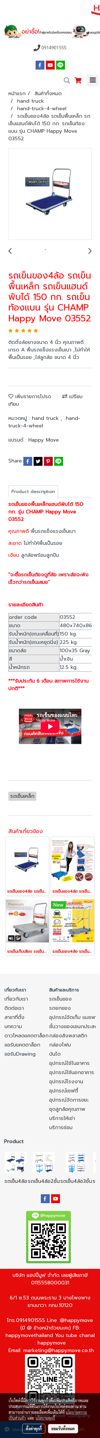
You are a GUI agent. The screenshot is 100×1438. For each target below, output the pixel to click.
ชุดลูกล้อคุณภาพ (67, 1109)
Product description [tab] (33, 491)
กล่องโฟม (60, 1045)
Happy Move (43, 440)
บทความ (13, 1026)
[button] (65, 80)
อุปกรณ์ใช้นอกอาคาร (71, 1072)
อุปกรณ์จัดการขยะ (69, 1100)
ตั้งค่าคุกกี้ (34, 1428)
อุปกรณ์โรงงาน (66, 1081)
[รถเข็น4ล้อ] (16, 1162)
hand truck (46, 418)
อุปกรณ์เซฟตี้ (63, 1091)
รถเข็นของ (60, 999)
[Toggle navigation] (93, 80)
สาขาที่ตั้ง (14, 1017)
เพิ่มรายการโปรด (32, 396)
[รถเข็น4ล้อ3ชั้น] (76, 1162)
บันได (55, 1054)
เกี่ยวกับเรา (16, 999)
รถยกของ (60, 1008)
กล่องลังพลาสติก (68, 1036)
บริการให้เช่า (62, 1118)
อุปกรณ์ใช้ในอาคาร (69, 1063)
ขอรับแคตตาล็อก (22, 1045)
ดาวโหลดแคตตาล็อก (26, 1036)
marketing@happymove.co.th (58, 1350)
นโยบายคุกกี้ (45, 1417)
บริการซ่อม (60, 1127)
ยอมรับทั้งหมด (63, 1428)
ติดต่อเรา (14, 1008)
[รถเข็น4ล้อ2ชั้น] (44, 1162)
